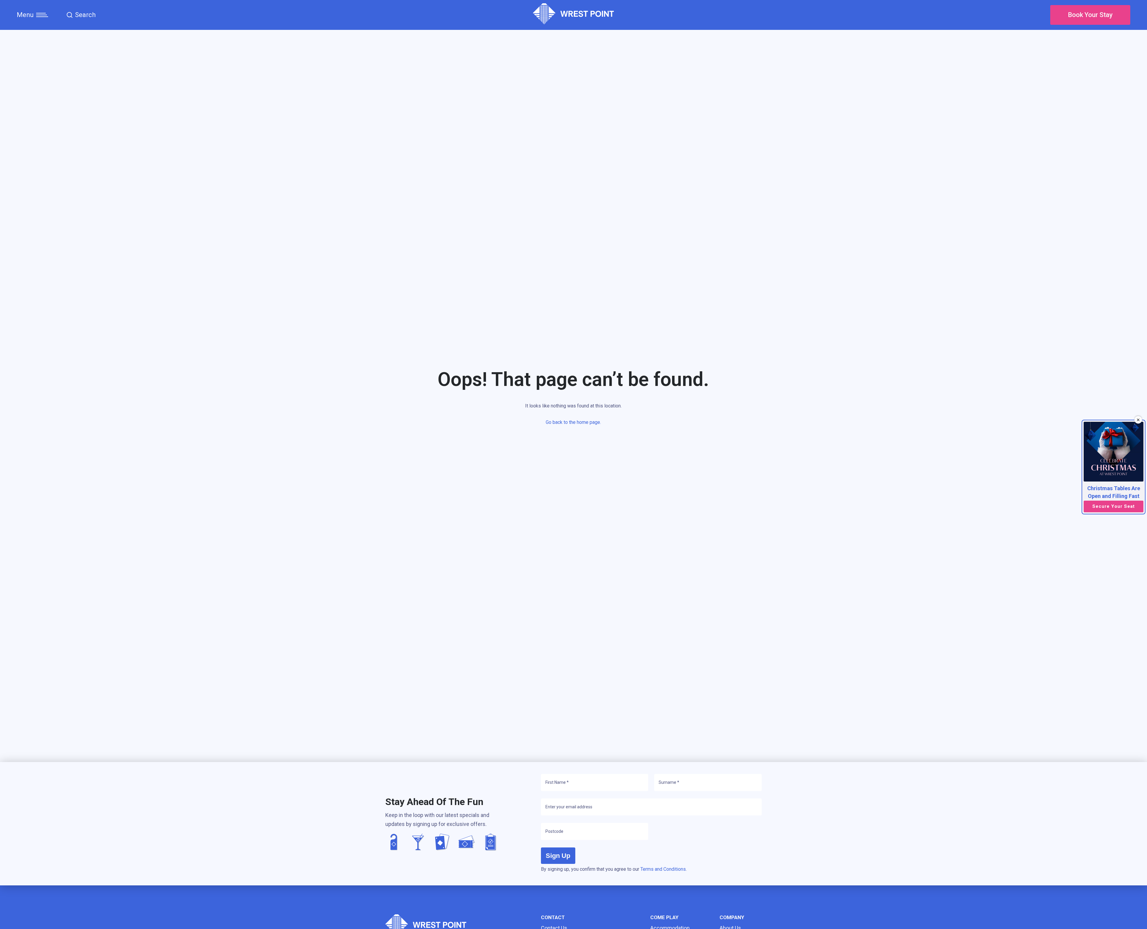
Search (85, 15)
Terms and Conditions (663, 869)
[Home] (573, 23)
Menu (25, 15)
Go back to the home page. (573, 422)
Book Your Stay (1090, 15)
